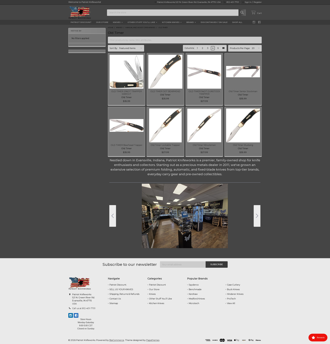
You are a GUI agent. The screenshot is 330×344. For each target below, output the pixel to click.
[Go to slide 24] (213, 250)
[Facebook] (259, 22)
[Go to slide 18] (198, 250)
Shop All (237, 22)
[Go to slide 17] (195, 250)
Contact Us (115, 298)
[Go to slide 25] (112, 216)
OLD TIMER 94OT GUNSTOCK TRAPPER (204, 92)
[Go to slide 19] (200, 250)
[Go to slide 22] (208, 250)
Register (258, 2)
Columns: (189, 48)
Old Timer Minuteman (204, 145)
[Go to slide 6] (167, 250)
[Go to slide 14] (187, 250)
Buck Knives (233, 289)
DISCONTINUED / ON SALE (214, 22)
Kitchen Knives (170, 22)
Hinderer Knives (235, 294)
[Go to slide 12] (182, 250)
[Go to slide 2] (257, 216)
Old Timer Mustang (243, 145)
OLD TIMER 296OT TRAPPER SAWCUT (126, 92)
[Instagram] (254, 22)
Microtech (194, 303)
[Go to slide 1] (154, 250)
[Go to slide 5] (164, 250)
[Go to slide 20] (203, 250)
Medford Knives (197, 298)
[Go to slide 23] (210, 250)
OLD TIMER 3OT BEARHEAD (165, 91)
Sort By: (114, 48)
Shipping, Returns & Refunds (124, 294)
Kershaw (193, 294)
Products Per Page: (240, 48)
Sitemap (113, 303)
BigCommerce (116, 340)
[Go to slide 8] (172, 250)
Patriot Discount (81, 22)
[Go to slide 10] (177, 250)
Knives (117, 22)
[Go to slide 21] (205, 250)
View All (231, 303)
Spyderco (194, 285)
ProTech (231, 298)
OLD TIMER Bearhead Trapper (126, 145)
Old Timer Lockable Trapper (165, 145)
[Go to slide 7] (169, 250)
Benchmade (195, 289)
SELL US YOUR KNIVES (121, 289)
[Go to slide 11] (179, 250)
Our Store (102, 22)
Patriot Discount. (118, 285)
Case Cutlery (233, 285)
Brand (190, 22)
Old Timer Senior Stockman (243, 91)
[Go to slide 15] (190, 250)
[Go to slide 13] (185, 250)
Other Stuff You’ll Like (141, 22)
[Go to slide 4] (161, 250)
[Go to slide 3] (159, 250)
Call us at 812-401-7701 (83, 308)
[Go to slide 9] (174, 250)
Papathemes (152, 340)
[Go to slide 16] (192, 250)
